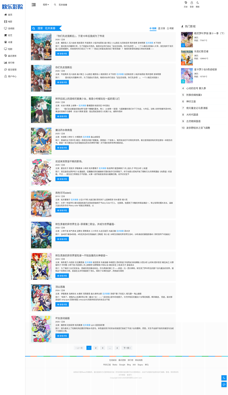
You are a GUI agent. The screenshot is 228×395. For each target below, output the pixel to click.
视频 (154, 28)
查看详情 (63, 53)
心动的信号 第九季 (196, 88)
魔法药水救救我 (63, 130)
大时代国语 (192, 114)
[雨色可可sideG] (41, 203)
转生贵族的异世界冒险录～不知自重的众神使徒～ (81, 255)
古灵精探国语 (193, 121)
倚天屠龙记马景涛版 (197, 108)
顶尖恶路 (60, 286)
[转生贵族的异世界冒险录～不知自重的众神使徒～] (41, 266)
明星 (172, 28)
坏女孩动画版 (62, 318)
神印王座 (191, 101)
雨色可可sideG (63, 192)
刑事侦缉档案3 (194, 94)
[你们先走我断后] (41, 78)
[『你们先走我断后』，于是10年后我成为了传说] (41, 47)
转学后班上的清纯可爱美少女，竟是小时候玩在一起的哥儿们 (87, 98)
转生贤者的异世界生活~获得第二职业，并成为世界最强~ (85, 224)
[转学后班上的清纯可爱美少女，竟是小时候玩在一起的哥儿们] (41, 109)
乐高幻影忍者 (201, 51)
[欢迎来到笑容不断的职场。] (41, 172)
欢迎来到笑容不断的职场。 (69, 161)
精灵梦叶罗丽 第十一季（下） (210, 33)
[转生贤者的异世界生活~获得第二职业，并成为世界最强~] (41, 235)
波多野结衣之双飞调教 (198, 127)
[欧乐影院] (12, 6)
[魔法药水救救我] (41, 141)
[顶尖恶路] (41, 297)
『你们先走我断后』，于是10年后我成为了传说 (79, 36)
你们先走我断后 (63, 67)
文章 (163, 28)
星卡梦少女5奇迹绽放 (205, 69)
